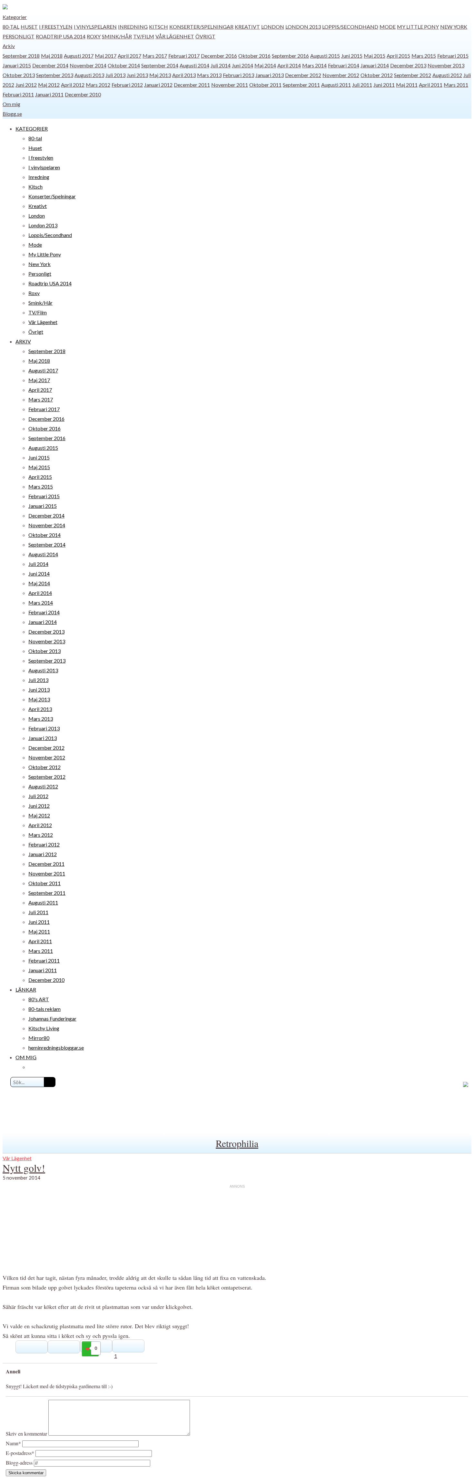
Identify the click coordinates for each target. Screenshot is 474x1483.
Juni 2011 (384, 85)
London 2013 (303, 27)
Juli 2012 (38, 796)
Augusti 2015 (325, 56)
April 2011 (430, 85)
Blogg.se (12, 114)
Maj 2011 (407, 85)
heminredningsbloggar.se (56, 1047)
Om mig (11, 104)
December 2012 (303, 75)
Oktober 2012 (376, 75)
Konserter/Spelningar (201, 27)
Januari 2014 (374, 65)
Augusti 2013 (89, 75)
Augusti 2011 (336, 85)
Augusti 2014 (194, 65)
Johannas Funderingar (52, 1018)
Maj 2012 (49, 85)
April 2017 (129, 56)
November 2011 (229, 85)
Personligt (19, 36)
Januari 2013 (269, 75)
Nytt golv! (24, 1168)
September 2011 (301, 85)
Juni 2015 (351, 56)
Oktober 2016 (254, 56)
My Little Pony (418, 27)
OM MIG (25, 1057)
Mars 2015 (423, 56)
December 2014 (50, 65)
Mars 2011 (456, 85)
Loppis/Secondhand (350, 27)
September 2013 (54, 75)
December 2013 (408, 65)
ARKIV (23, 341)
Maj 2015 (374, 56)
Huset (29, 27)
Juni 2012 (26, 85)
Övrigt (205, 36)
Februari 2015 (453, 56)
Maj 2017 (105, 56)
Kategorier (15, 17)
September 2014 (159, 65)
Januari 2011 (49, 94)
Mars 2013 (209, 75)
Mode (388, 27)
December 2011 (192, 85)
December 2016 (219, 56)
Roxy (94, 36)
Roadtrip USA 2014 (60, 36)
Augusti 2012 (447, 75)
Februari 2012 (127, 85)
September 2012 (412, 75)
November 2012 (340, 75)
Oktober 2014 (124, 65)
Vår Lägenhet (174, 36)
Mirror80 (38, 1038)
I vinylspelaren (95, 27)
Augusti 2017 (79, 56)
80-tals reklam (44, 1009)
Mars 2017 (155, 56)
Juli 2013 (115, 75)
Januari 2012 (158, 85)
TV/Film (143, 36)
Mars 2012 (98, 85)
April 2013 (184, 75)
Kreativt (247, 27)
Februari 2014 (343, 65)
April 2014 (289, 65)
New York (453, 27)
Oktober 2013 (19, 75)
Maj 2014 (265, 65)
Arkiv (9, 46)
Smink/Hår (117, 36)
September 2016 (290, 56)
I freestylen (56, 27)
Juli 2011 (362, 85)
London (272, 27)
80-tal (11, 27)
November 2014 (88, 65)
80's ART (38, 999)
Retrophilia (237, 1143)
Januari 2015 (17, 65)
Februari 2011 (18, 94)
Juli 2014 (221, 65)
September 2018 (21, 56)
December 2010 (83, 94)
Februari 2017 (184, 56)
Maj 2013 (160, 75)
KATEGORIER (31, 128)
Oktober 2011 (265, 85)
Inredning (133, 27)
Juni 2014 (242, 65)
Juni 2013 (137, 75)
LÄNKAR (25, 989)
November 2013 (446, 65)
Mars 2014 (314, 65)
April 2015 (398, 56)
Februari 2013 (238, 75)
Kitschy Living (43, 1028)
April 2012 (72, 85)
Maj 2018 (52, 56)
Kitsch (158, 27)
